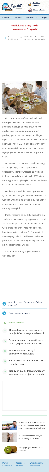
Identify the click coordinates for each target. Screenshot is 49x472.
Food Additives (12, 37)
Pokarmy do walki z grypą (19, 313)
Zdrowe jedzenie (41, 37)
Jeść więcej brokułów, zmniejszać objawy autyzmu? (25, 303)
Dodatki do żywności (27, 37)
